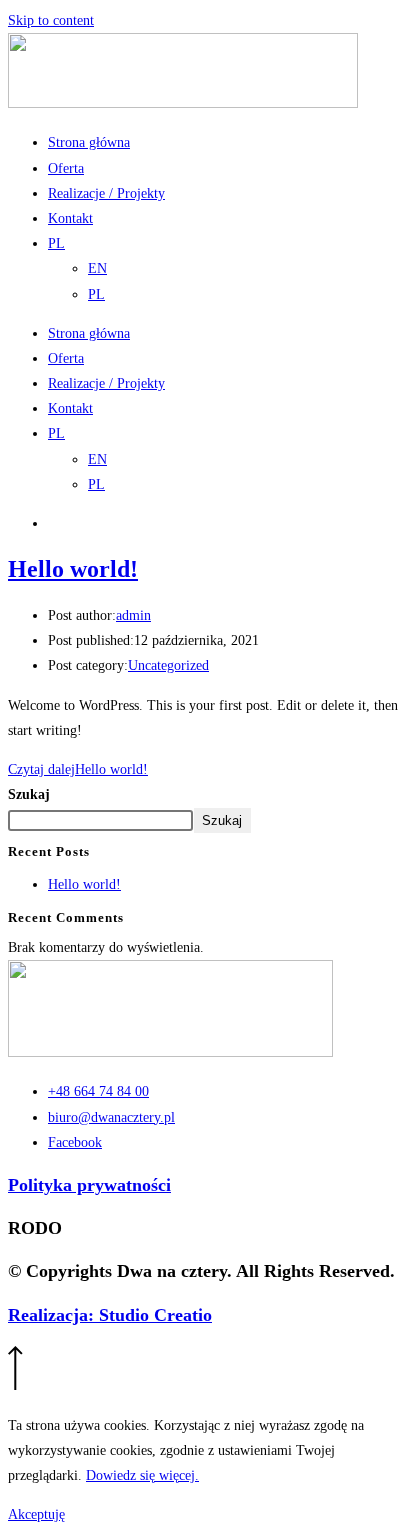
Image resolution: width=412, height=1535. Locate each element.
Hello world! (73, 569)
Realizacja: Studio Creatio (110, 1315)
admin (133, 615)
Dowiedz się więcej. (142, 1475)
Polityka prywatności (89, 1185)
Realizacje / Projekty (106, 193)
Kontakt (70, 218)
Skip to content (51, 20)
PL (56, 243)
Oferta (66, 168)
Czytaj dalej (78, 769)
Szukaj (29, 794)
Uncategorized (168, 665)
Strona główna (89, 142)
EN (97, 268)
